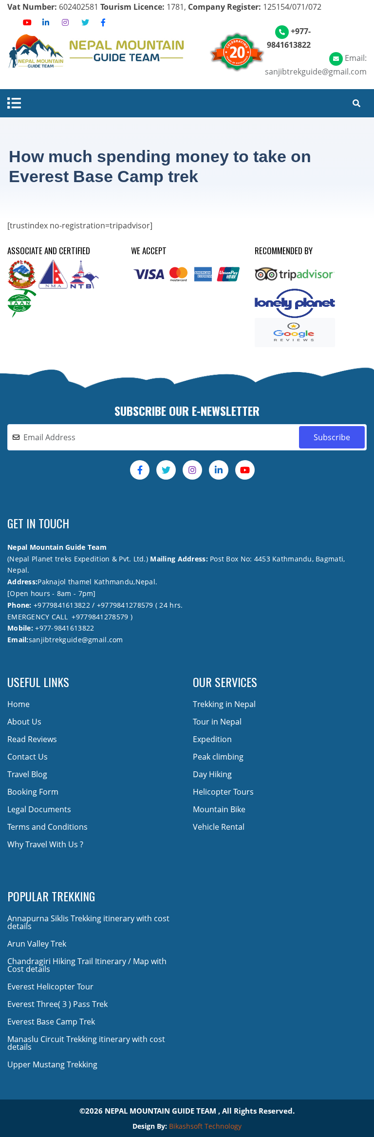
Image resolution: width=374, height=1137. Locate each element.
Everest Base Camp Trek (51, 1021)
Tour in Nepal (217, 722)
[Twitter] (85, 22)
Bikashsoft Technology (205, 1126)
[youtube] (27, 22)
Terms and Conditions (47, 827)
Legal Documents (39, 809)
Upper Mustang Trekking (52, 1064)
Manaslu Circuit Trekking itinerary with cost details (86, 1043)
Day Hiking (212, 774)
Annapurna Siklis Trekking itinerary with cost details (88, 922)
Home (18, 704)
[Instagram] (65, 22)
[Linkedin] (45, 22)
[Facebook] (103, 22)
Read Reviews (32, 739)
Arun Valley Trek (36, 944)
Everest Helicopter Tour (50, 986)
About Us (24, 722)
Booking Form (32, 792)
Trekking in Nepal (224, 704)
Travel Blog (27, 774)
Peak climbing (218, 757)
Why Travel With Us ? (45, 844)
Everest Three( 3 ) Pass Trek (57, 1004)
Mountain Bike (219, 809)
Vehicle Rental (218, 827)
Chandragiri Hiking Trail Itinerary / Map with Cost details (87, 965)
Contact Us (27, 757)
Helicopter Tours (223, 792)
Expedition (212, 739)
